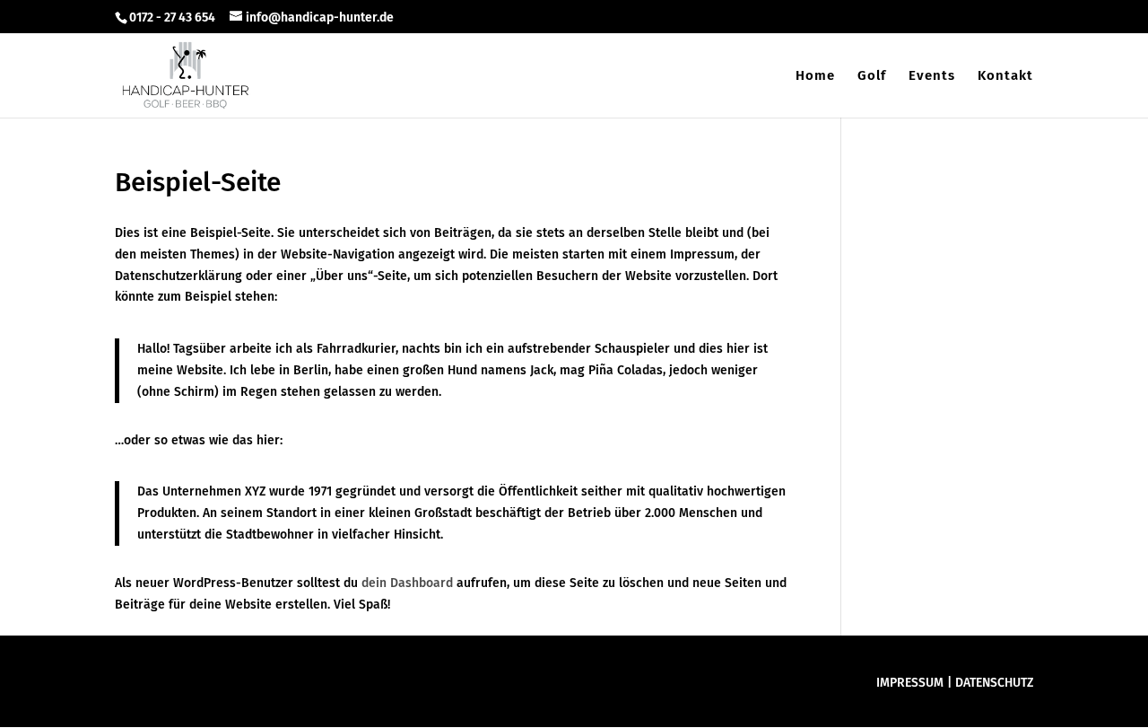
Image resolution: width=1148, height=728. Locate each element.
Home (815, 76)
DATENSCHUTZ (994, 682)
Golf (871, 76)
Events (932, 76)
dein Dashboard (407, 583)
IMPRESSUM (910, 682)
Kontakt (1005, 76)
